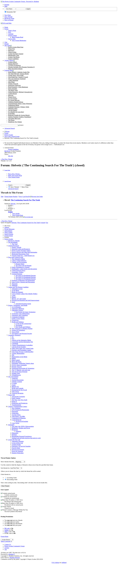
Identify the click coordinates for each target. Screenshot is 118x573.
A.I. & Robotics (16, 307)
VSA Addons (55, 562)
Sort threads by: (5, 468)
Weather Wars (16, 373)
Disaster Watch (19, 264)
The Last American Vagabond (17, 79)
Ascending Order (11, 477)
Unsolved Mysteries (17, 393)
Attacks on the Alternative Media (21, 340)
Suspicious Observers (14, 85)
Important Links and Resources (21, 249)
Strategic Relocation (18, 453)
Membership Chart (13, 55)
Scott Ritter (11, 113)
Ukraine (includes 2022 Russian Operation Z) (21, 67)
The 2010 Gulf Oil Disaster (23, 265)
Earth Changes (16, 398)
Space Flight (15, 332)
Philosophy (15, 433)
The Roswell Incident (21, 421)
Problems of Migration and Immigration (23, 280)
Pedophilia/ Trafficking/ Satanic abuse (23, 363)
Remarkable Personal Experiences (22, 436)
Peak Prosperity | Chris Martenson (18, 87)
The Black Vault (13, 90)
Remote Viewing (17, 366)
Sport (13, 302)
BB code (7, 528)
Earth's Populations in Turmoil (20, 267)
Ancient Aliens (16, 415)
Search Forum (7, 181)
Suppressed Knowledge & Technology (23, 368)
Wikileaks (15, 285)
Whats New (11, 49)
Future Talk (11, 395)
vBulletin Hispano (14, 557)
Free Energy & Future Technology (25, 312)
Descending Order (11, 479)
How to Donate (8, 20)
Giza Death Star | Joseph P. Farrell (18, 77)
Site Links (7, 45)
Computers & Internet (18, 317)
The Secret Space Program (19, 371)
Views (20, 196)
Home (6, 27)
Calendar (10, 34)
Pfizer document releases (15, 68)
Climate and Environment (19, 262)
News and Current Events (11, 136)
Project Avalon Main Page (15, 47)
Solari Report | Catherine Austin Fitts (19, 72)
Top (47, 222)
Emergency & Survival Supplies (21, 446)
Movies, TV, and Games (19, 298)
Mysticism (15, 429)
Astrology (18, 431)
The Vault (15, 244)
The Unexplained (13, 376)
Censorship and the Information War (22, 342)
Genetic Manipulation (18, 353)
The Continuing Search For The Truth (25, 200)
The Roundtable (13, 242)
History (14, 297)
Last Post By (26, 196)
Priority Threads (16, 247)
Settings (6, 227)
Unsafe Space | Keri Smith (16, 75)
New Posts (7, 15)
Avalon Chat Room (13, 57)
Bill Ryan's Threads (14, 240)
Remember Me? (11, 12)
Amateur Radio (16, 444)
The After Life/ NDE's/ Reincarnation (23, 426)
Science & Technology (18, 330)
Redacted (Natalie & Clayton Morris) (19, 115)
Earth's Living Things (18, 318)
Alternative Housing (18, 441)
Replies (15, 196)
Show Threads (14, 187)
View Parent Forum (14, 177)
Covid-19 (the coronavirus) (23, 323)
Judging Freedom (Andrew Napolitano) (19, 117)
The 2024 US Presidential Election (25, 279)
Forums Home (8, 235)
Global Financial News (18, 270)
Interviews (11, 50)
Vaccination (18, 325)
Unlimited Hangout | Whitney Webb (18, 107)
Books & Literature (17, 292)
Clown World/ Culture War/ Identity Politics (24, 294)
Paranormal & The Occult (19, 390)
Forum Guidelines (13, 59)
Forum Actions (12, 35)
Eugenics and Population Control (21, 350)
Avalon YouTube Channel (15, 54)
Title (2, 196)
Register (6, 4)
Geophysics (15, 320)
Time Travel (15, 391)
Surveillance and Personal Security (22, 333)
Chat (5, 42)
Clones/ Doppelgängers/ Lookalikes (22, 345)
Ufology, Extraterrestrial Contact (17, 406)
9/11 (13, 338)
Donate (6, 44)
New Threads (8, 17)
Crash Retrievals (16, 420)
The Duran (11, 120)
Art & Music (15, 290)
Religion (14, 434)
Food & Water (16, 448)
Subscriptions (8, 231)
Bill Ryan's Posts (9, 18)
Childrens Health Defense (15, 102)
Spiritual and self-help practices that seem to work (26, 438)
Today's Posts (12, 30)
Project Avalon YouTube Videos (21, 250)
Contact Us (7, 544)
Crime (13, 295)
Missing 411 (15, 386)
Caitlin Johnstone (13, 80)
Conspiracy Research (14, 335)
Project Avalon (8, 135)
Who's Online (8, 232)
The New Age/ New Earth (19, 400)
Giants (14, 385)
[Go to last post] (28, 217)
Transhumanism (16, 405)
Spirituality (11, 425)
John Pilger (11, 82)
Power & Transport (17, 451)
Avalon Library (8, 60)
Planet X (14, 401)
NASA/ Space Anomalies (19, 365)
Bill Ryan (7, 151)
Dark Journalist (12, 88)
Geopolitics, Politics (17, 272)
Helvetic (13, 203)
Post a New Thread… (14, 174)
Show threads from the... (8, 461)
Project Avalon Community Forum (14, 546)
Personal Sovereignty (18, 449)
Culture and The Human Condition (18, 287)
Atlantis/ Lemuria (17, 381)
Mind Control (16, 360)
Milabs (14, 358)
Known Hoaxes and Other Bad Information (24, 252)
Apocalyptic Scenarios (18, 396)
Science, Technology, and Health (17, 305)
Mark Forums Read (17, 37)
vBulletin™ (11, 554)
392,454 (10, 156)
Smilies (6, 530)
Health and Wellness (18, 322)
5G (13, 337)
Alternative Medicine (18, 308)
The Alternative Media (18, 259)
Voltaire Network (13, 83)
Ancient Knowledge (18, 380)
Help (5, 6)
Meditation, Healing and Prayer (21, 428)
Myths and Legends (17, 388)
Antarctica (15, 378)
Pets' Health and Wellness (22, 327)
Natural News (12, 97)
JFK (13, 355)
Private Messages (9, 229)
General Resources (13, 245)
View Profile (16, 213)
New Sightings (16, 408)
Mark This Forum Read (15, 175)
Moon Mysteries (16, 362)
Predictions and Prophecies (19, 403)
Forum (6, 29)
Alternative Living (17, 289)
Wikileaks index (12, 108)
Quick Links (11, 39)
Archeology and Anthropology (21, 313)
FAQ (9, 32)
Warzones (15, 284)
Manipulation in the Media (19, 357)
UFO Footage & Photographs (20, 410)
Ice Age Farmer (12, 98)
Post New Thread (6, 159)
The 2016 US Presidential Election (25, 275)
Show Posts (24, 187)
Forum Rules (4, 536)
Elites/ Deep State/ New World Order (22, 348)
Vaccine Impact (12, 110)
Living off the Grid (17, 443)
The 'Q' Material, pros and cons (21, 370)
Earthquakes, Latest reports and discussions (24, 269)
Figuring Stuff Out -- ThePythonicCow (23, 255)
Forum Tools (7, 170)
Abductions (15, 413)
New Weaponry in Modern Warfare (22, 328)
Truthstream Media (13, 105)
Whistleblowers (16, 375)
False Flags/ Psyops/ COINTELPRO (22, 352)
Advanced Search (9, 128)
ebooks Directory (13, 63)
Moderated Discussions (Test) (20, 254)
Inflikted (64, 562)
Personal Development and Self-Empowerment (25, 300)
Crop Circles (15, 423)
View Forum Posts (17, 215)
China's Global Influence (19, 260)
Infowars (10, 95)
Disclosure (15, 411)
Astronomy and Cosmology (20, 315)
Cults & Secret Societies (19, 347)
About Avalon (12, 52)
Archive (6, 548)
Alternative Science (17, 310)
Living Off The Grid (14, 439)
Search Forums (8, 234)
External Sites (8, 70)
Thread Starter (8, 196)
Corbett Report (12, 93)
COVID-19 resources (14, 65)
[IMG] (6, 531)
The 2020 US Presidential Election (25, 277)
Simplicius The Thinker (15, 122)
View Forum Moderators (19, 40)
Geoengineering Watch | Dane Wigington (20, 103)
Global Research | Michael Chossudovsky (20, 92)
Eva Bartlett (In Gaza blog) (16, 112)
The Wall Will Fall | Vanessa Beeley (18, 74)
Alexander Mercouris (14, 118)
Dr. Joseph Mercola (13, 100)
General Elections (17, 274)
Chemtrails (15, 343)
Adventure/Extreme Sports (23, 303)
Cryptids (14, 383)
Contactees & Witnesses (19, 418)
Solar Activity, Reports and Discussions (23, 282)
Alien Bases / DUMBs (18, 416)
